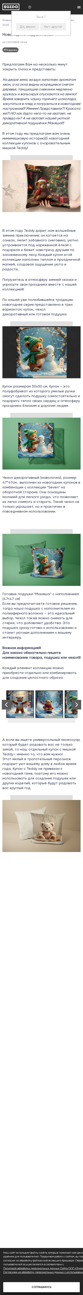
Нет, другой (53, 27)
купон (28, 309)
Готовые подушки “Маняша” (26, 594)
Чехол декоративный (20, 477)
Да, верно (27, 27)
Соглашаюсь (41, 1287)
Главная (8, 20)
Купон (7, 386)
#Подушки (10, 49)
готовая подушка (51, 314)
